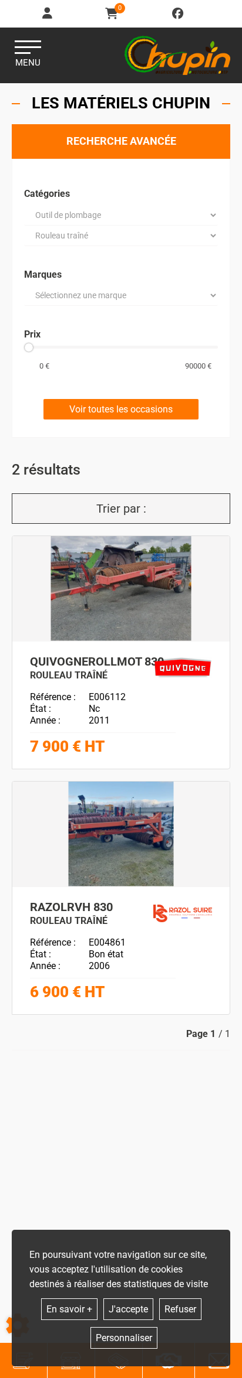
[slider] (29, 347)
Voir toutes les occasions (121, 409)
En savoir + (69, 1309)
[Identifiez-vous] (48, 14)
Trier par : (121, 509)
